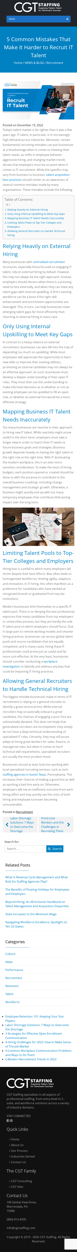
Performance (14, 970)
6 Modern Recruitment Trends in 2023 (30, 1059)
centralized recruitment (49, 262)
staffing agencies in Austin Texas (24, 774)
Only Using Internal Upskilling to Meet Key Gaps (36, 214)
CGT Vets (16, 1187)
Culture (10, 954)
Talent (9, 994)
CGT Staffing (48, 1237)
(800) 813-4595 (16, 1219)
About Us (17, 1145)
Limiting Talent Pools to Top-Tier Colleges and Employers (34, 224)
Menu (12, 19)
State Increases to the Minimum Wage (31, 914)
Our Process (19, 1151)
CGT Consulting (21, 1181)
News (9, 962)
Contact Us (18, 1162)
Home (18, 63)
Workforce (12, 1002)
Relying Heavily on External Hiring (27, 209)
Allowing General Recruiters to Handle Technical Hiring (36, 233)
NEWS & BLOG (34, 63)
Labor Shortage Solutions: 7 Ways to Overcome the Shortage (22, 824)
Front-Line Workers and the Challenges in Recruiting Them (52, 824)
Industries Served (22, 1156)
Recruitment (54, 63)
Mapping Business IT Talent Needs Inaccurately (35, 218)
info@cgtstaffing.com (21, 1228)
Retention (12, 986)
